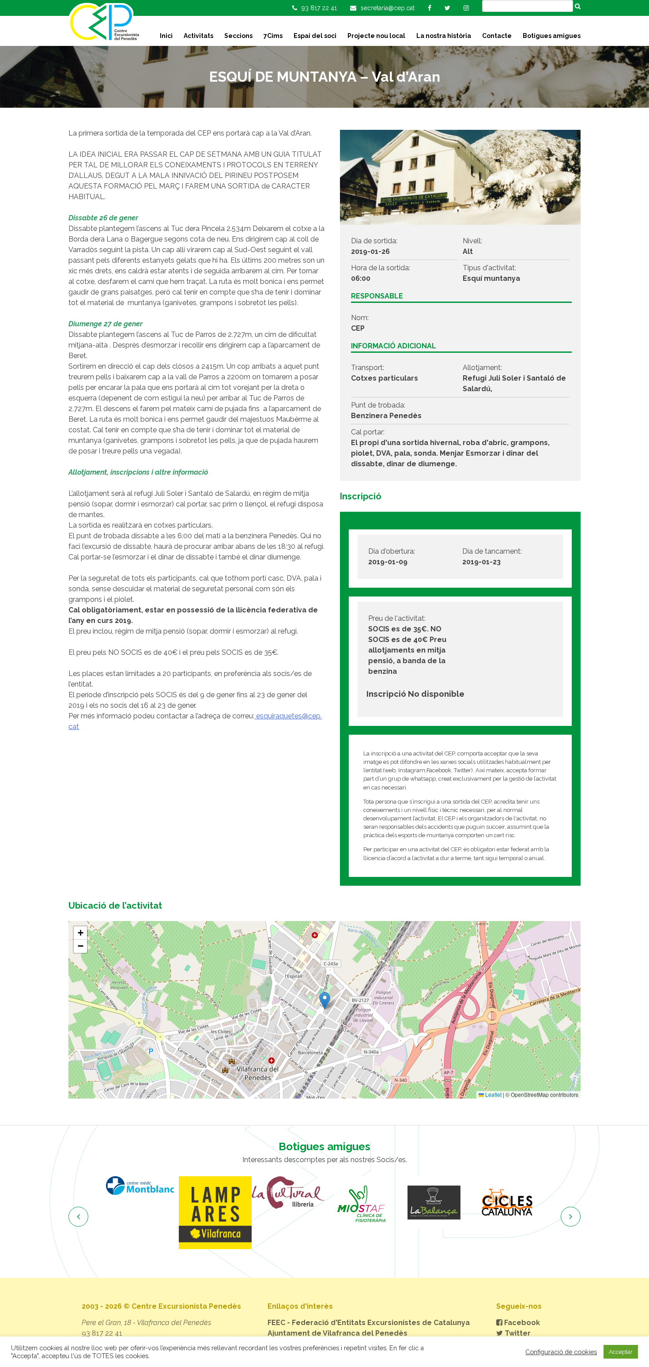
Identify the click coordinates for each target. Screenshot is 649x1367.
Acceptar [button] (621, 1351)
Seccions (238, 35)
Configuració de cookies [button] (561, 1352)
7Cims (273, 35)
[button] (324, 1001)
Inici (166, 35)
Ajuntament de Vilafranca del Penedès (338, 1333)
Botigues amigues (552, 35)
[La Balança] (396, 1202)
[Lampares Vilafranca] (177, 1212)
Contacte (497, 35)
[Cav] (542, 1202)
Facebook (521, 1322)
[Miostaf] (323, 1202)
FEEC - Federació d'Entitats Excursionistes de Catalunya (369, 1322)
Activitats (198, 35)
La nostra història (443, 35)
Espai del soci (315, 35)
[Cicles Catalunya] (469, 1202)
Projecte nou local (376, 35)
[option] (177, 1212)
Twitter (517, 1333)
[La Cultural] (250, 1192)
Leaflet (493, 1094)
